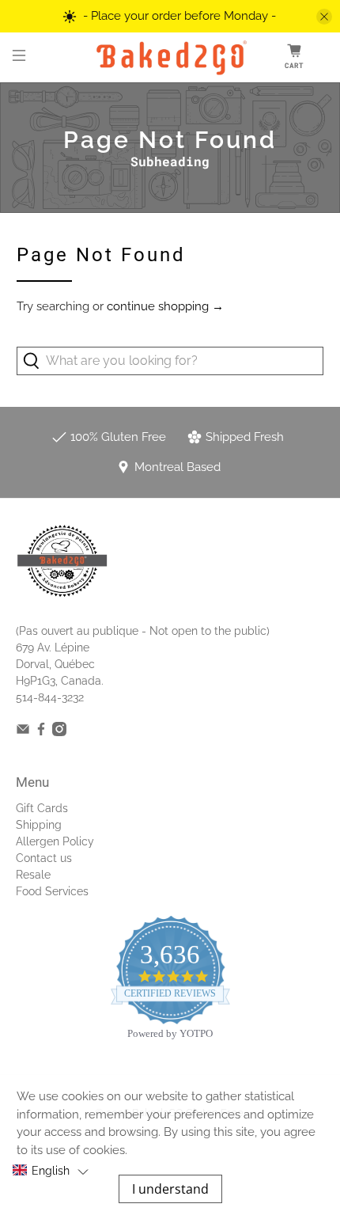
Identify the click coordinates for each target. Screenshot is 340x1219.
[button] (50, 1170)
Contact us (44, 858)
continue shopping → (165, 306)
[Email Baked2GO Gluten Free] (23, 732)
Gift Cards (42, 808)
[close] (324, 17)
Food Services (52, 891)
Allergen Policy (55, 841)
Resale (33, 874)
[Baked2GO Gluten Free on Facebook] (41, 732)
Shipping (39, 824)
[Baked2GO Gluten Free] (170, 57)
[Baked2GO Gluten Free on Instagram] (59, 732)
